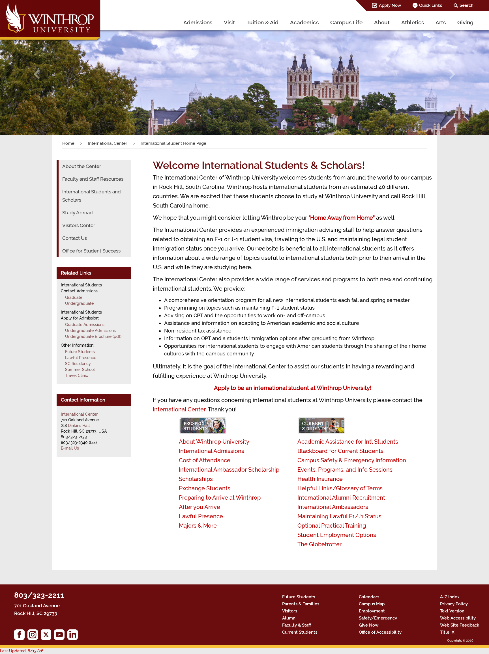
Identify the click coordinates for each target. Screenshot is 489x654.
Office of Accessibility (380, 632)
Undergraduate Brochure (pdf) (93, 336)
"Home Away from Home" (341, 217)
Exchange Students (204, 488)
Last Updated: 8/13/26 (21, 651)
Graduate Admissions (84, 324)
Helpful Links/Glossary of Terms (340, 488)
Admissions (197, 22)
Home (68, 143)
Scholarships (196, 479)
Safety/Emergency (378, 618)
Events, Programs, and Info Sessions (345, 469)
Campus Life (346, 22)
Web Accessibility (458, 618)
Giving (465, 22)
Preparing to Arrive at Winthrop (220, 497)
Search (466, 5)
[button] (36, 74)
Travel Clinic (76, 375)
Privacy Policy (454, 603)
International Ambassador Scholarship (229, 469)
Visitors (289, 611)
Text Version (452, 611)
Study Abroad (77, 212)
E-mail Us (70, 448)
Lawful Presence (201, 516)
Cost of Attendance (204, 460)
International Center (107, 143)
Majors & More (198, 525)
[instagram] (34, 636)
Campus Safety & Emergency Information (351, 460)
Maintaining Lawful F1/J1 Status (339, 516)
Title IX (447, 632)
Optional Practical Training (331, 525)
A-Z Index (450, 596)
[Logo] (50, 21)
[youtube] (60, 636)
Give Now (368, 625)
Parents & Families (300, 603)
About (382, 22)
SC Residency (78, 363)
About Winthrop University (214, 441)
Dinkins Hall (79, 425)
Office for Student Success (91, 251)
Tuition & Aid (262, 22)
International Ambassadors (332, 507)
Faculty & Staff (296, 625)
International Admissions (211, 451)
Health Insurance (320, 479)
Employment (372, 611)
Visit (229, 22)
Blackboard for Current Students (340, 451)
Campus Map (372, 603)
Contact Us (74, 238)
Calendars (369, 596)
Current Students (299, 632)
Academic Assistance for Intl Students (347, 441)
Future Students (80, 351)
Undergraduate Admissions (90, 330)
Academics (304, 22)
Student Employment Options (336, 535)
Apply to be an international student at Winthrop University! (292, 388)
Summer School (80, 369)
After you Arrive (199, 507)
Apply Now (390, 5)
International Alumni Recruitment (341, 497)
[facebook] (20, 636)
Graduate (73, 297)
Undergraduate (79, 303)
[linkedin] (74, 636)
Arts (441, 22)
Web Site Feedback (459, 625)
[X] (47, 636)
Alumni (289, 618)
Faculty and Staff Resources (92, 179)
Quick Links (430, 5)
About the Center (81, 166)
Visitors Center (78, 225)
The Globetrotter (319, 544)
